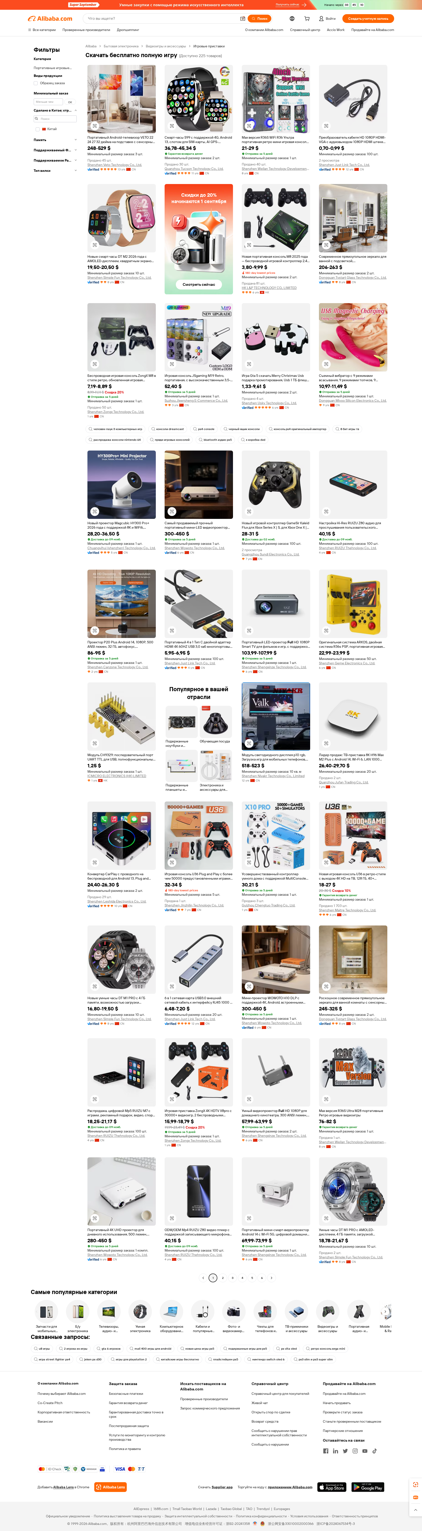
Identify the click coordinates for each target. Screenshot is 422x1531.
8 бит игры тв (349, 429)
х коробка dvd (255, 440)
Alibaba (90, 46)
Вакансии (45, 1421)
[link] (415, 1484)
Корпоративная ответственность (64, 1412)
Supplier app (222, 1487)
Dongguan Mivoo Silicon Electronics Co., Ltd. (353, 400)
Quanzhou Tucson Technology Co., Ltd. (194, 169)
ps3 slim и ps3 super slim (316, 1359)
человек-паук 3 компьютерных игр (118, 429)
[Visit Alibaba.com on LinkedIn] (335, 1451)
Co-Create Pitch (50, 1403)
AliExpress (141, 1509)
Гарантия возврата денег (128, 1403)
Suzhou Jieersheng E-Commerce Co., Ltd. (196, 400)
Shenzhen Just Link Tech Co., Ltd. (344, 165)
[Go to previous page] (203, 1278)
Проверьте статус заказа (342, 1412)
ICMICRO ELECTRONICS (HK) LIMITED (116, 776)
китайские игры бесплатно (180, 1359)
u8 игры (44, 1348)
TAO (249, 1509)
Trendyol (263, 1509)
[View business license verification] (255, 1523)
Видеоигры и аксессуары (166, 46)
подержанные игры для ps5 (247, 1348)
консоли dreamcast (170, 429)
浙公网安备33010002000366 (291, 1524)
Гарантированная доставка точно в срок (136, 1414)
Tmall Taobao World (187, 1509)
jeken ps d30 (93, 1359)
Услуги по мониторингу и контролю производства (137, 1437)
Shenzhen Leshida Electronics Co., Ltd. (116, 901)
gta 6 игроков (111, 1348)
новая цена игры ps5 (199, 1348)
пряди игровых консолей (172, 440)
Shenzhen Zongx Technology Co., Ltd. (115, 412)
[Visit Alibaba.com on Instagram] (355, 1451)
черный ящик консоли (244, 429)
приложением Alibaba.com (290, 1487)
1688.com (160, 1509)
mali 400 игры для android (153, 1348)
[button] (243, 18)
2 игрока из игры (75, 1348)
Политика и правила (125, 1449)
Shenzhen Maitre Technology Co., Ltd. (347, 910)
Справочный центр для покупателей (280, 1394)
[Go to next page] (271, 1278)
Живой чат (260, 1403)
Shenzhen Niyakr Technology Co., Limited (273, 776)
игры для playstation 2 (131, 1359)
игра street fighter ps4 (54, 1359)
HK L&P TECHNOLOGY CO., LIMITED (269, 288)
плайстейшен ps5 (225, 1359)
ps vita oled (289, 1348)
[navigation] (55, 662)
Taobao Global (231, 1509)
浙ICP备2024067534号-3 (335, 1524)
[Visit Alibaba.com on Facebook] (326, 1451)
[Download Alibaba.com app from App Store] (332, 1487)
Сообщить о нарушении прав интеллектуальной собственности (279, 1433)
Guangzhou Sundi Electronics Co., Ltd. (270, 554)
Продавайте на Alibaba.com (344, 1394)
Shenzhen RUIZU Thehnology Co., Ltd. (348, 548)
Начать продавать (337, 1403)
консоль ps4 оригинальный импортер (300, 429)
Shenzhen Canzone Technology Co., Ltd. (117, 667)
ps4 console (206, 429)
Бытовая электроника (121, 46)
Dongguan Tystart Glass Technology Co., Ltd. (353, 277)
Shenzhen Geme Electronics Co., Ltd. (347, 663)
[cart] (308, 19)
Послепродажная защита (129, 1426)
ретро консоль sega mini (328, 1348)
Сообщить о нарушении (270, 1444)
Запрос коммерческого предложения (210, 1408)
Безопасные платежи (126, 1394)
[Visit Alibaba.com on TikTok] (375, 1451)
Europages (282, 1509)
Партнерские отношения (343, 1431)
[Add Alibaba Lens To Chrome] (110, 1487)
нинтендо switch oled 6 (268, 1359)
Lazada (211, 1509)
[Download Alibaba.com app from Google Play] (367, 1487)
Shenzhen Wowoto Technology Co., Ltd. (195, 548)
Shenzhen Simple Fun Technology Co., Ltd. (119, 277)
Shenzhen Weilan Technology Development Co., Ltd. (276, 169)
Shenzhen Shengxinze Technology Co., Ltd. (274, 667)
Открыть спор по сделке (271, 1412)
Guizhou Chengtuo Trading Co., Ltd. (268, 905)
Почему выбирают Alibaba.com (62, 1394)
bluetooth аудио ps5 (218, 440)
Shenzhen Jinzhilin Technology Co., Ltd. (194, 905)
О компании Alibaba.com (58, 1383)
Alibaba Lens (63, 1487)
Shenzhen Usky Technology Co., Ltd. (269, 403)
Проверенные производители (204, 1399)
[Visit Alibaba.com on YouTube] (365, 1451)
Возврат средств (265, 1421)
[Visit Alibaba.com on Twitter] (345, 1451)
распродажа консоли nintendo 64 (117, 440)
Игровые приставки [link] (209, 46)
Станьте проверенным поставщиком (352, 1421)
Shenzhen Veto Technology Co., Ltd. (114, 165)
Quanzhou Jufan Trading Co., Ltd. (344, 782)
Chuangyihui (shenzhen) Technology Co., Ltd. (121, 548)
